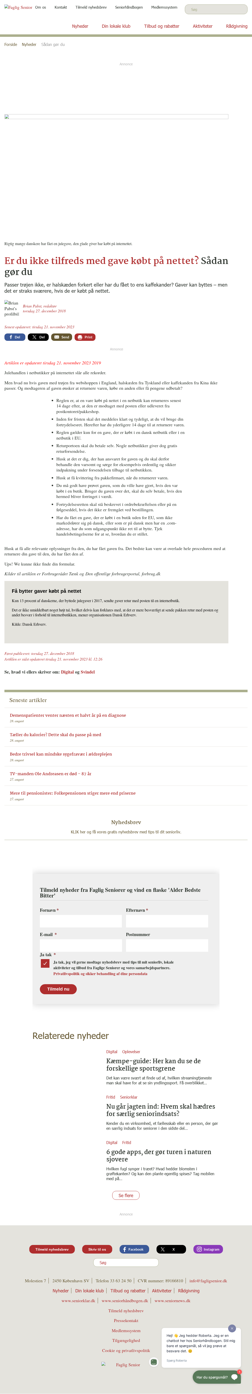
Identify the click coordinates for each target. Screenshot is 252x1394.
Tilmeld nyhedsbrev (91, 7)
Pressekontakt (126, 1321)
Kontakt (61, 7)
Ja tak (48, 954)
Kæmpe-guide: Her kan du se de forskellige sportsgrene (153, 1065)
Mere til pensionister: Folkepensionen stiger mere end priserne (73, 793)
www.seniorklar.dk (78, 1301)
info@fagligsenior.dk (208, 1281)
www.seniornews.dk (172, 1301)
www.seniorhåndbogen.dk (125, 1301)
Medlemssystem (164, 7)
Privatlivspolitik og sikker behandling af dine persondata (100, 973)
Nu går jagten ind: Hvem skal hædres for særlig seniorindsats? (160, 1110)
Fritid (110, 1097)
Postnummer (138, 934)
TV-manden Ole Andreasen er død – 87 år (50, 774)
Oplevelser (131, 1051)
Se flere (126, 1195)
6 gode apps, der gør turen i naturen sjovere (158, 1156)
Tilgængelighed (126, 1340)
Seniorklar (129, 1097)
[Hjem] (29, 10)
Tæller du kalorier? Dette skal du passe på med (55, 735)
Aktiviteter (202, 26)
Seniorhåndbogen (129, 7)
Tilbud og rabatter (161, 26)
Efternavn (135, 910)
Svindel (88, 672)
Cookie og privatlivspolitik (126, 1350)
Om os (40, 7)
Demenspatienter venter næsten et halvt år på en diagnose (68, 715)
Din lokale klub (116, 26)
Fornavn (48, 910)
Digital (67, 672)
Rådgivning (237, 26)
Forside (10, 44)
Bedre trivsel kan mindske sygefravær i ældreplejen (61, 754)
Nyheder (80, 26)
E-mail (48, 934)
